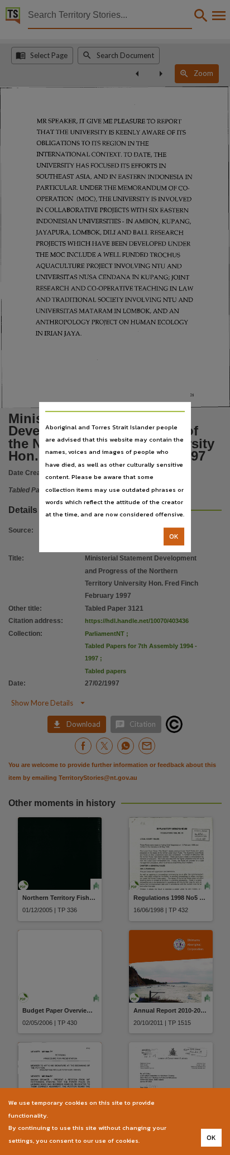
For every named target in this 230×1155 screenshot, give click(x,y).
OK (174, 536)
